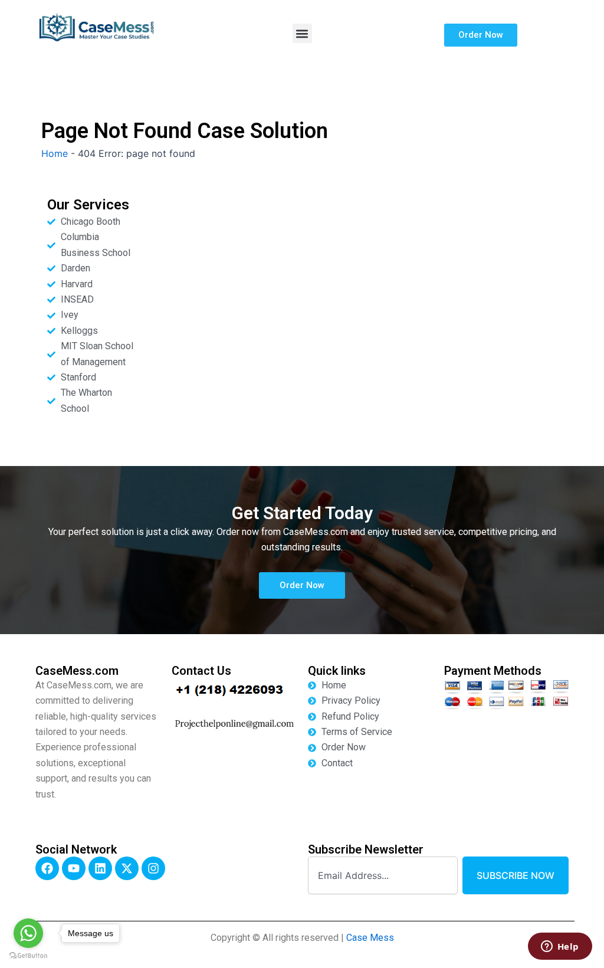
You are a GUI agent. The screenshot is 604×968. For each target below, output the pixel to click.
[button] (302, 33)
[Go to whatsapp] (28, 933)
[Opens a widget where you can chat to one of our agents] (559, 947)
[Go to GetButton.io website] (28, 956)
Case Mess (370, 937)
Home (54, 153)
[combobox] (383, 875)
